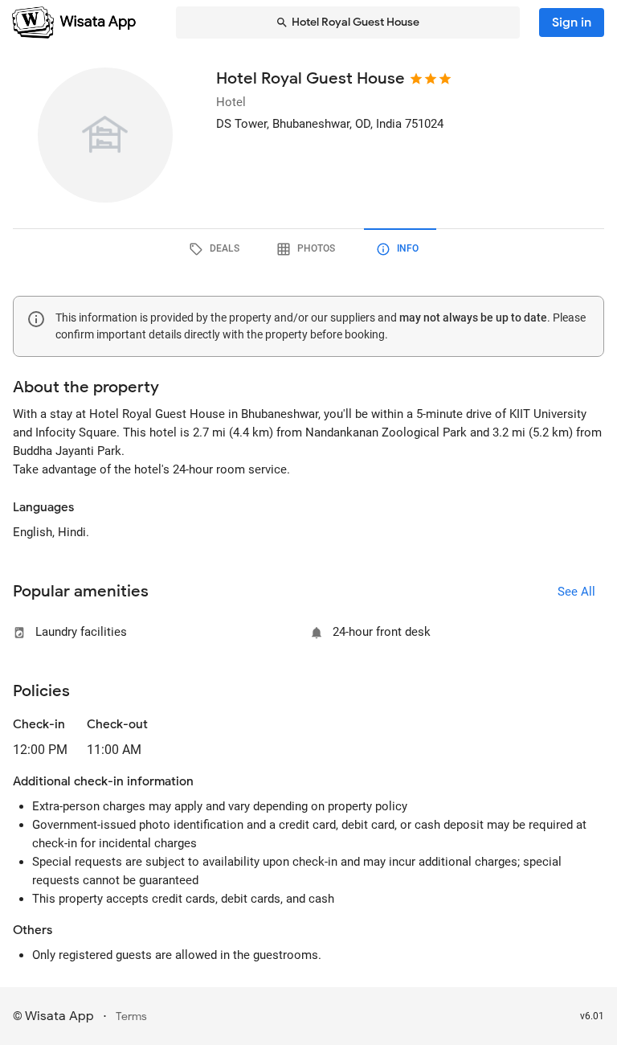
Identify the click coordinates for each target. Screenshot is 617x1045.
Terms (131, 1016)
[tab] (217, 249)
